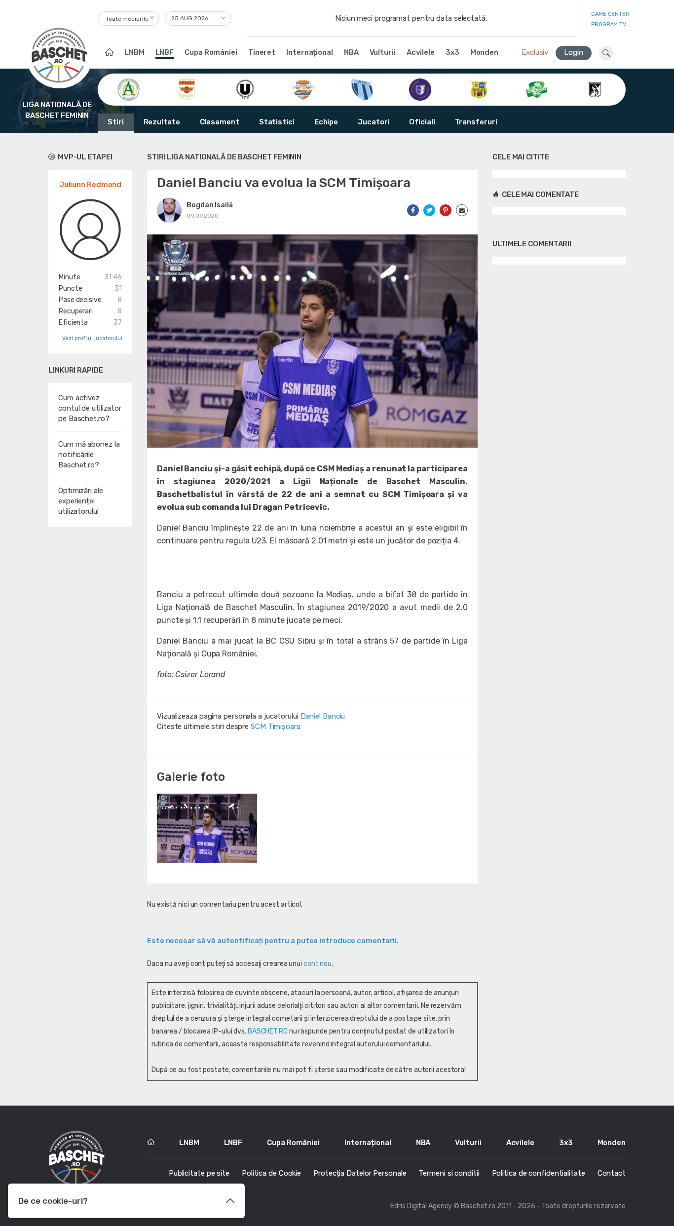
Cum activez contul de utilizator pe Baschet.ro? (89, 408)
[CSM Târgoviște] (303, 88)
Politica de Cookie (271, 1173)
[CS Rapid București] (187, 88)
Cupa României (211, 52)
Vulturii (383, 52)
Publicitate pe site (199, 1173)
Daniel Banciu (322, 716)
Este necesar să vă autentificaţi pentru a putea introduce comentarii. (273, 940)
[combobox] (128, 18)
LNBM (134, 52)
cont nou (317, 963)
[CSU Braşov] (362, 88)
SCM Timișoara (275, 726)
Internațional (309, 52)
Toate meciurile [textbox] (127, 18)
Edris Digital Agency (421, 1206)
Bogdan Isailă (210, 205)
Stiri (116, 121)
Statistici (277, 121)
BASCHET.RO (268, 1031)
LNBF (164, 52)
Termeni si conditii (448, 1173)
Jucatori (373, 121)
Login (573, 52)
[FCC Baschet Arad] (478, 88)
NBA (351, 52)
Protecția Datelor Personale (359, 1173)
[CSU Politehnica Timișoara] (420, 88)
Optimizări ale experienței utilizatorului (80, 501)
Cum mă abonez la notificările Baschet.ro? (88, 454)
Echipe (326, 121)
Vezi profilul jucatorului (92, 338)
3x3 (452, 52)
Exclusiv (535, 52)
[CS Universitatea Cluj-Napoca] (245, 88)
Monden (484, 52)
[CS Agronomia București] (128, 88)
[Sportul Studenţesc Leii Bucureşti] (595, 88)
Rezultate (162, 121)
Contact (612, 1173)
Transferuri (476, 121)
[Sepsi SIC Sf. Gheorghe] (536, 88)
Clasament (219, 121)
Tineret (261, 52)
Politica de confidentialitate (538, 1173)
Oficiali (422, 121)
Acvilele (421, 52)
